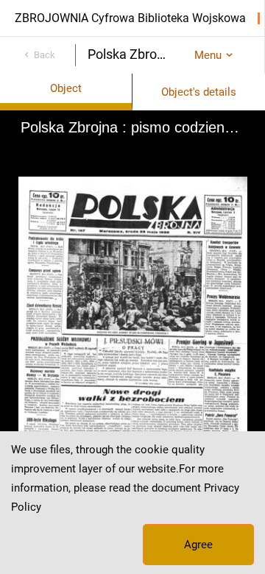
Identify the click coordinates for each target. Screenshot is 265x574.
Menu (208, 55)
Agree (198, 544)
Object (66, 88)
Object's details (198, 92)
